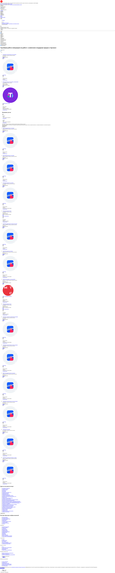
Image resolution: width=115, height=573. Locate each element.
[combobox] (4, 27)
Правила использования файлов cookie (16, 4)
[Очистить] (1, 29)
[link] (1, 13)
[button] (1, 15)
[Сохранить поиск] (1, 32)
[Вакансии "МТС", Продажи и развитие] (58, 290)
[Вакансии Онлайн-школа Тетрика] (58, 95)
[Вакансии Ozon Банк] (58, 67)
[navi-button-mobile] (1, 18)
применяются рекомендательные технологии (18, 567)
